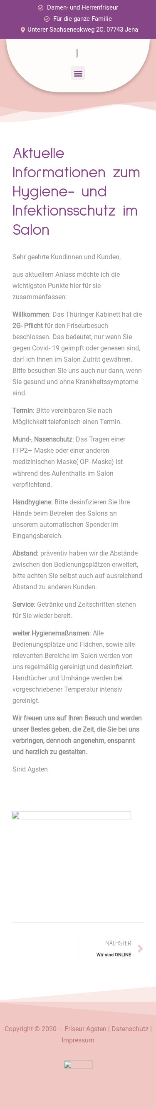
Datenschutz (130, 1029)
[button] (78, 73)
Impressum (78, 1040)
